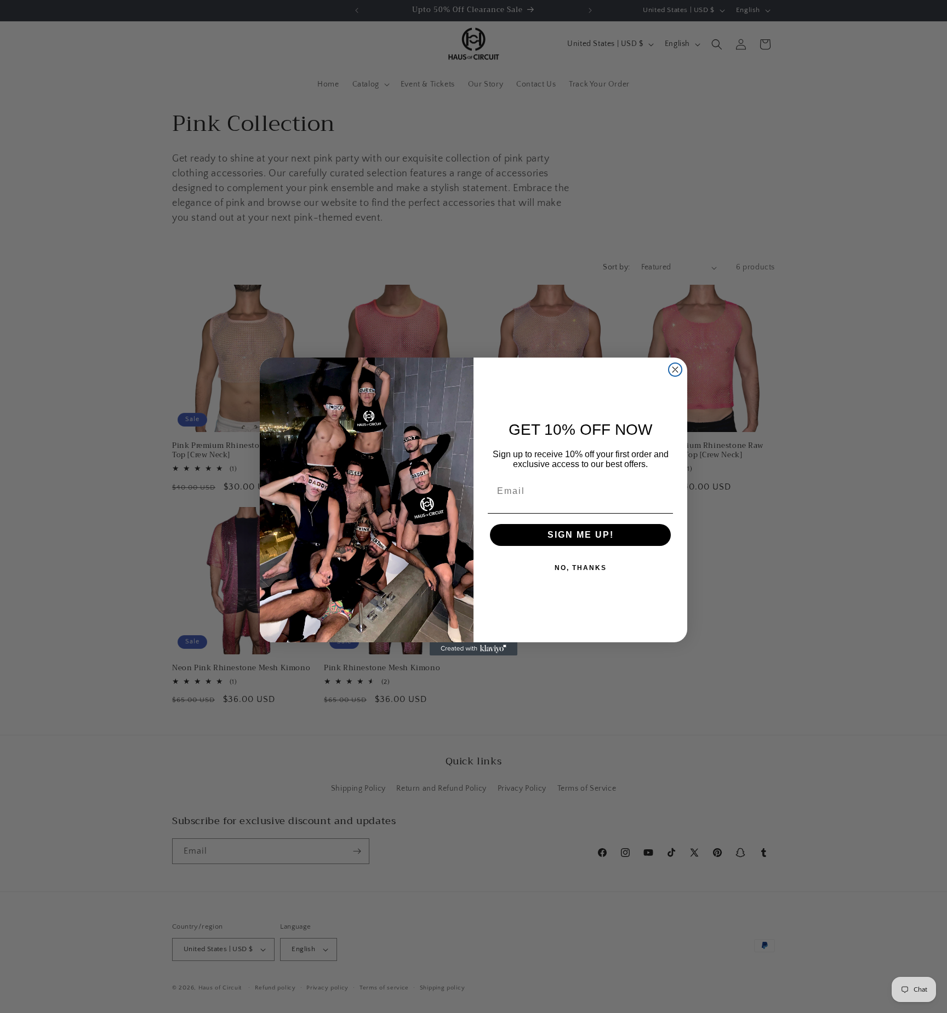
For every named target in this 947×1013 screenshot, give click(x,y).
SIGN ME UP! (580, 534)
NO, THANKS (581, 568)
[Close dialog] (675, 369)
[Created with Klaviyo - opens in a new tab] (473, 648)
